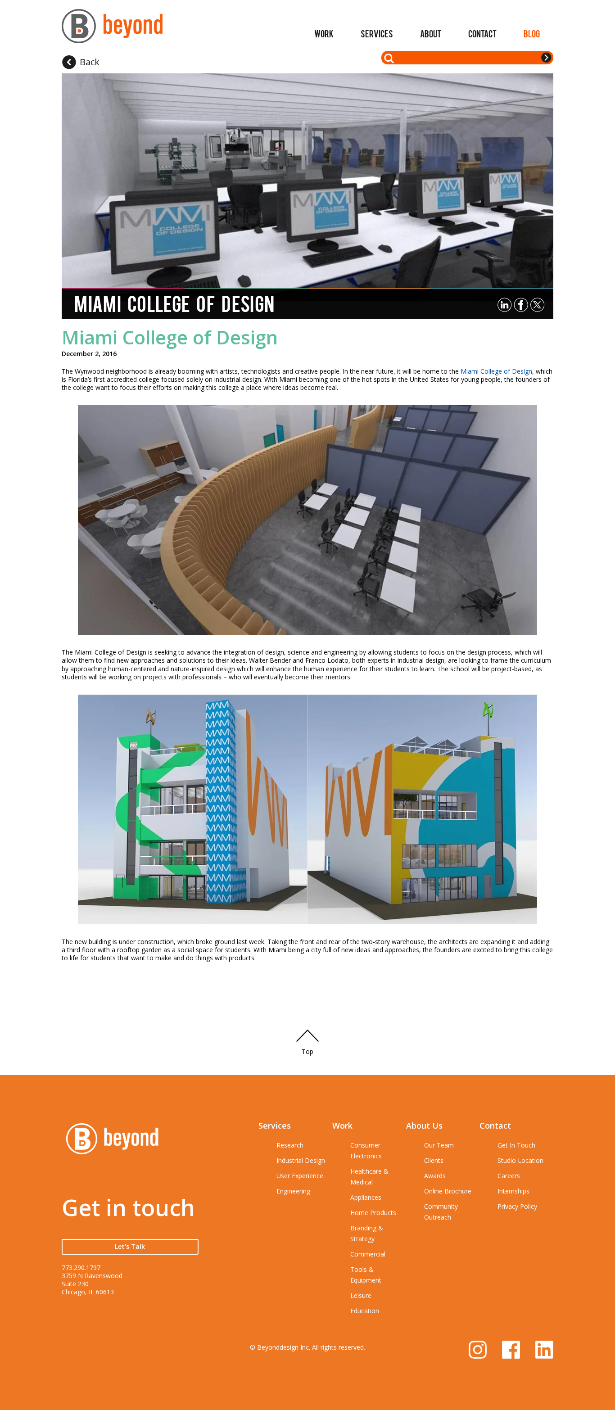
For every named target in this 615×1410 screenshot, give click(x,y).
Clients (433, 1160)
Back (89, 62)
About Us (424, 1125)
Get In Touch (516, 1145)
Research (289, 1145)
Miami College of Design (170, 337)
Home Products (373, 1212)
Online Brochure (447, 1191)
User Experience (299, 1175)
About (430, 33)
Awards (435, 1175)
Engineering (293, 1191)
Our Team (439, 1145)
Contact (482, 33)
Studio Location (520, 1160)
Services (377, 33)
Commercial (367, 1254)
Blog (532, 33)
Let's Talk (130, 1246)
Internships (513, 1191)
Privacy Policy (517, 1206)
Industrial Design (300, 1160)
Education (364, 1310)
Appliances (365, 1197)
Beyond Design (112, 30)
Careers (508, 1175)
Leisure (360, 1295)
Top (307, 1051)
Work (324, 33)
